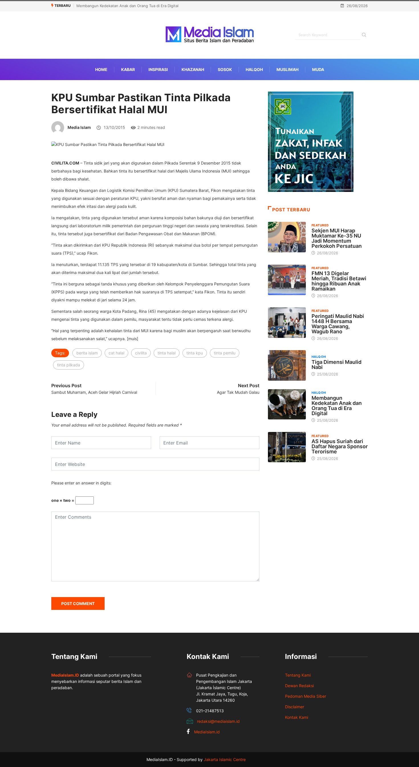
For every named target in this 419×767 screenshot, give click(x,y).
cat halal (116, 352)
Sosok (225, 69)
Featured (320, 225)
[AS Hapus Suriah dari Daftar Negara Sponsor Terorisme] (287, 447)
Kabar (128, 69)
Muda (318, 69)
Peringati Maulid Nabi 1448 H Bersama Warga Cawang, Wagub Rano (338, 323)
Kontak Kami (296, 717)
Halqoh (254, 69)
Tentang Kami (298, 675)
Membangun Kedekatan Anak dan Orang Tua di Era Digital (127, 5)
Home (101, 69)
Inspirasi (158, 69)
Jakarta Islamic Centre (225, 759)
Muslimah (287, 69)
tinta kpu (194, 352)
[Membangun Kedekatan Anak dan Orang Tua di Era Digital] (287, 404)
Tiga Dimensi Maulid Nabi (336, 364)
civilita (141, 352)
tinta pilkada (68, 364)
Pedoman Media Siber (305, 696)
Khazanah (193, 69)
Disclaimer (294, 706)
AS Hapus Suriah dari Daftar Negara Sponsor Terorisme (340, 446)
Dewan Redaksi (299, 685)
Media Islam (79, 127)
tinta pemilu (224, 352)
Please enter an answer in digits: (81, 482)
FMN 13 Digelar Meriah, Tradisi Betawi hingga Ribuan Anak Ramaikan (339, 281)
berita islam (87, 352)
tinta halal (167, 352)
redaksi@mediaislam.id (218, 721)
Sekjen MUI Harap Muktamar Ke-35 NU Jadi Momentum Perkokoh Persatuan (337, 238)
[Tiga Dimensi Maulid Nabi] (287, 365)
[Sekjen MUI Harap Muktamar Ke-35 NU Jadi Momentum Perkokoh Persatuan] (287, 237)
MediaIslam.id (207, 731)
